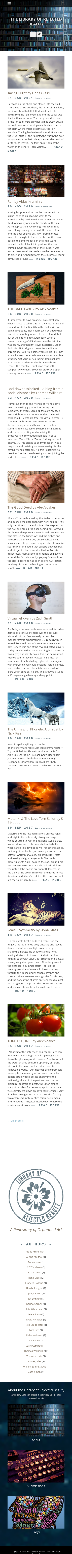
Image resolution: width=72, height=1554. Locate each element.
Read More (46, 259)
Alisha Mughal (34, 1256)
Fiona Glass (34, 1277)
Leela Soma (34, 1314)
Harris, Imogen (34, 1288)
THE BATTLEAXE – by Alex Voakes (33, 309)
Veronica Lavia (34, 1356)
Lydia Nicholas (34, 1319)
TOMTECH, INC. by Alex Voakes (32, 1041)
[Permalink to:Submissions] (36, 1466)
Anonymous (34, 1262)
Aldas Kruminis (34, 1251)
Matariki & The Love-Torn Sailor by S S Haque (35, 820)
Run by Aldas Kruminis (25, 201)
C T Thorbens (34, 1267)
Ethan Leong (34, 1272)
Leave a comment (43, 98)
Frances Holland (34, 1283)
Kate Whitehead (34, 1309)
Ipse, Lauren (34, 1293)
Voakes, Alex (34, 1361)
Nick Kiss (34, 1330)
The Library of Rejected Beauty (36, 21)
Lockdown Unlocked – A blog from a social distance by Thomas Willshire (35, 390)
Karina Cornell (34, 1303)
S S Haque (34, 1340)
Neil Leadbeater (34, 1324)
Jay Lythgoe (34, 1298)
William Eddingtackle (34, 1366)
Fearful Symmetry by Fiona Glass (33, 930)
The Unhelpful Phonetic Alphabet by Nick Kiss (35, 731)
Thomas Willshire (33, 1350)
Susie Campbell (34, 1345)
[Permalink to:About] (36, 1420)
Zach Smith (34, 1371)
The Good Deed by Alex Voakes (32, 507)
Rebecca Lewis (34, 1335)
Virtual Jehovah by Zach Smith (30, 618)
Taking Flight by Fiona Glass (29, 93)
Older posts (16, 1120)
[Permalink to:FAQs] (36, 1512)
